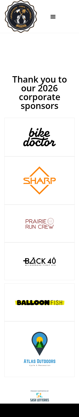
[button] (53, 16)
